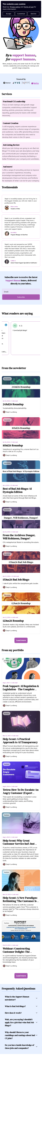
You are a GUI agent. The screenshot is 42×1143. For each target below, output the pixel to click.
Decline (33, 14)
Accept (8, 14)
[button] (21, 998)
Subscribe (21, 297)
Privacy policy (15, 7)
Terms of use (28, 7)
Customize (21, 14)
